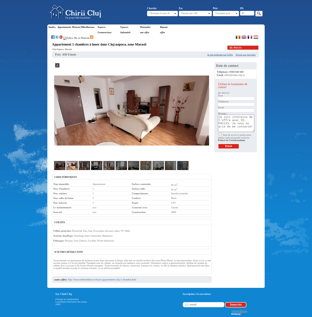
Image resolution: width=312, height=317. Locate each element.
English (244, 37)
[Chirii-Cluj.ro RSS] (91, 38)
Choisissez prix (222, 13)
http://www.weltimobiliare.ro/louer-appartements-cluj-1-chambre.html (102, 279)
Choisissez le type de (160, 13)
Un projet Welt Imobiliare (77, 17)
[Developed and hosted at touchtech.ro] (239, 315)
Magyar (255, 37)
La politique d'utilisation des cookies (71, 302)
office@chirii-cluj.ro (234, 75)
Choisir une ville (189, 13)
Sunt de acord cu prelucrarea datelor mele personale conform (234, 137)
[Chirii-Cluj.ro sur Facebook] (53, 38)
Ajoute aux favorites (246, 54)
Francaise (249, 37)
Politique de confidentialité (67, 299)
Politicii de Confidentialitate (231, 140)
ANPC (58, 304)
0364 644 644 (236, 71)
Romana (238, 37)
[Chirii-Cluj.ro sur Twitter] (57, 38)
